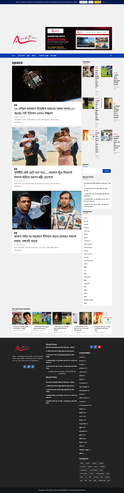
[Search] (111, 55)
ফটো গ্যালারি (53, 55)
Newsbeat (87, 241)
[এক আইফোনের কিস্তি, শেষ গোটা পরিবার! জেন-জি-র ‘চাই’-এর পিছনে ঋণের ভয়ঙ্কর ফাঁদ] (106, 103)
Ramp (86, 250)
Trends (86, 257)
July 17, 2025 (19, 181)
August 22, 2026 (38, 330)
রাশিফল (85, 297)
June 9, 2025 (19, 244)
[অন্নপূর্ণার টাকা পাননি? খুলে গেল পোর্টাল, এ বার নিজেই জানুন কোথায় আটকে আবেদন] (88, 135)
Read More (17, 122)
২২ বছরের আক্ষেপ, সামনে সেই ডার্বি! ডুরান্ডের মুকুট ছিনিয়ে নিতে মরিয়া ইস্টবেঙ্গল (96, 195)
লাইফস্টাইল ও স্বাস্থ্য (43, 55)
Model (86, 234)
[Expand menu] (15, 55)
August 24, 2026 (18, 330)
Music (86, 237)
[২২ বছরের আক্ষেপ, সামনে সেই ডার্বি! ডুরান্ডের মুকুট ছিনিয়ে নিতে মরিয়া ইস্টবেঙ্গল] (88, 103)
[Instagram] (32, 366)
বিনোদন (33, 55)
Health (86, 224)
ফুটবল (116, 72)
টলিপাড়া (96, 66)
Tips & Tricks (88, 254)
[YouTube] (99, 347)
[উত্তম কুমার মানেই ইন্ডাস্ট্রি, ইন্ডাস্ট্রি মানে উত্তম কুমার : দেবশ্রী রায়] (88, 71)
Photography (88, 247)
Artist (86, 218)
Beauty (86, 221)
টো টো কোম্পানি (21, 55)
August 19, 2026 (99, 332)
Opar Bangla (88, 244)
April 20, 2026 (19, 117)
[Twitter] (28, 366)
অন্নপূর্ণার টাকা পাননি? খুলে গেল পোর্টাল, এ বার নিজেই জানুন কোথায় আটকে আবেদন (96, 205)
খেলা (13, 55)
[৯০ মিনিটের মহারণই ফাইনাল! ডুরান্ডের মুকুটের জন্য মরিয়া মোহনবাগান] (106, 71)
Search (85, 165)
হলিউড (85, 303)
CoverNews (72, 490)
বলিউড (85, 290)
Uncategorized (88, 260)
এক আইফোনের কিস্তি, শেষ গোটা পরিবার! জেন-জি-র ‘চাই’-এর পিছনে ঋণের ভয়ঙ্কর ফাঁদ (97, 200)
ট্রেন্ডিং (28, 55)
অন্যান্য (85, 264)
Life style (87, 231)
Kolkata (86, 227)
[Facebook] (24, 366)
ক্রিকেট (115, 134)
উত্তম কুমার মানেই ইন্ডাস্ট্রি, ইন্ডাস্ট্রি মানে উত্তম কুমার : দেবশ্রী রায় (97, 184)
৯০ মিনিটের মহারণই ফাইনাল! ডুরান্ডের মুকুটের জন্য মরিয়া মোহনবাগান (95, 189)
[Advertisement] (50, 12)
